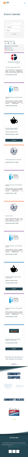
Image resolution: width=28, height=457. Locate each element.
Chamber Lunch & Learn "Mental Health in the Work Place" (12, 340)
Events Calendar (17, 357)
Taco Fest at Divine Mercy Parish (12, 67)
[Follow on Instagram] (17, 451)
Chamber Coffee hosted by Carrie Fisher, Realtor (13, 277)
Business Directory (9, 357)
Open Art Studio (9, 215)
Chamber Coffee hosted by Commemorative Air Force (11, 129)
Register (14, 140)
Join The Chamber (18, 359)
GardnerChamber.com (15, 446)
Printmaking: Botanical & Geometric (13, 159)
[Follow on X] (14, 451)
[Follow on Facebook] (10, 451)
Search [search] (14, 34)
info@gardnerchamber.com (20, 445)
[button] (5, 43)
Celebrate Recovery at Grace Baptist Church (13, 98)
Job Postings (11, 359)
